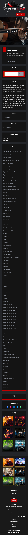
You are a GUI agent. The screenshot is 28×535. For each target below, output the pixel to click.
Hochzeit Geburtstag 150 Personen (11, 257)
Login (4, 295)
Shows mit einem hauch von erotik (11, 357)
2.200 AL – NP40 (7, 154)
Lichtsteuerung (6, 292)
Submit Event (6, 363)
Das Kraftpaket (6, 216)
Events (4, 239)
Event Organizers (7, 234)
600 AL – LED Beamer (8, 163)
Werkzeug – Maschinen (8, 378)
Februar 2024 (7, 117)
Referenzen (5, 345)
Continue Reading (11, 61)
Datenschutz (6, 219)
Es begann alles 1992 (8, 231)
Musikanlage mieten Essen (9, 310)
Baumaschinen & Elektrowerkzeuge (11, 189)
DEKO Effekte (6, 222)
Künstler (5, 278)
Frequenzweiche (7, 245)
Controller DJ (6, 213)
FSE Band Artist (10, 530)
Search (20, 73)
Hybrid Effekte (6, 260)
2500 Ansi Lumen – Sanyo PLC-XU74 (11, 160)
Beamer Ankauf (6, 195)
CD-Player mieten (7, 210)
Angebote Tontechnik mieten (9, 186)
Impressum (5, 266)
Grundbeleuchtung (7, 251)
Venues (5, 375)
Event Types (6, 236)
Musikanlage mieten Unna (9, 325)
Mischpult (5, 301)
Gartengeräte (6, 248)
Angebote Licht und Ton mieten (10, 177)
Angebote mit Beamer (8, 183)
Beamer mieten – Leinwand (9, 198)
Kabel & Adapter (6, 269)
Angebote (5, 175)
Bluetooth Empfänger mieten (9, 201)
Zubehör (5, 381)
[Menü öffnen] (6, 14)
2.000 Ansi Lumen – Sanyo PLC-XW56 (12, 151)
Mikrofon (5, 298)
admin (20, 48)
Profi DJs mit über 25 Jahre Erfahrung (11, 340)
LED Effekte (5, 287)
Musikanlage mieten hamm (9, 313)
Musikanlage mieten (7, 304)
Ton (4, 369)
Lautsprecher (6, 284)
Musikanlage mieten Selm (9, 322)
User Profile (5, 372)
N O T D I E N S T (20, 14)
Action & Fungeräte (7, 166)
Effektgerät (5, 225)
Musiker (5, 331)
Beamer (5, 192)
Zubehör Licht (6, 384)
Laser (4, 281)
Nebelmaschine (6, 334)
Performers (5, 337)
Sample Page (6, 351)
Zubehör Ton (6, 387)
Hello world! (12, 51)
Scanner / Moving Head (8, 354)
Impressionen (6, 263)
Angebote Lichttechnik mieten (10, 180)
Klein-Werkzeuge (7, 272)
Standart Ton (6, 360)
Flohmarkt (5, 242)
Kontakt (5, 275)
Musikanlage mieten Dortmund (10, 307)
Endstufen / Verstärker (8, 228)
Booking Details (6, 207)
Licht (4, 289)
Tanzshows (5, 366)
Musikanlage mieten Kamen (9, 316)
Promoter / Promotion (8, 342)
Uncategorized (11, 48)
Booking (5, 204)
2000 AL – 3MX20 (7, 157)
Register (5, 348)
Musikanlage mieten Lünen (9, 319)
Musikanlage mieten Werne (9, 328)
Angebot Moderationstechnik (9, 172)
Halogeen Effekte (7, 254)
